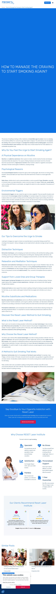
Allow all (23, 587)
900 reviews (37, 528)
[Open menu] (52, 3)
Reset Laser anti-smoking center (16, 417)
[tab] (30, 576)
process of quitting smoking (40, 280)
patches (30, 301)
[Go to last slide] (4, 562)
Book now (47, 2)
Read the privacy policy (9, 582)
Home (3, 7)
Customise (8, 587)
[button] (3, 591)
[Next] (52, 562)
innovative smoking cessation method (20, 324)
